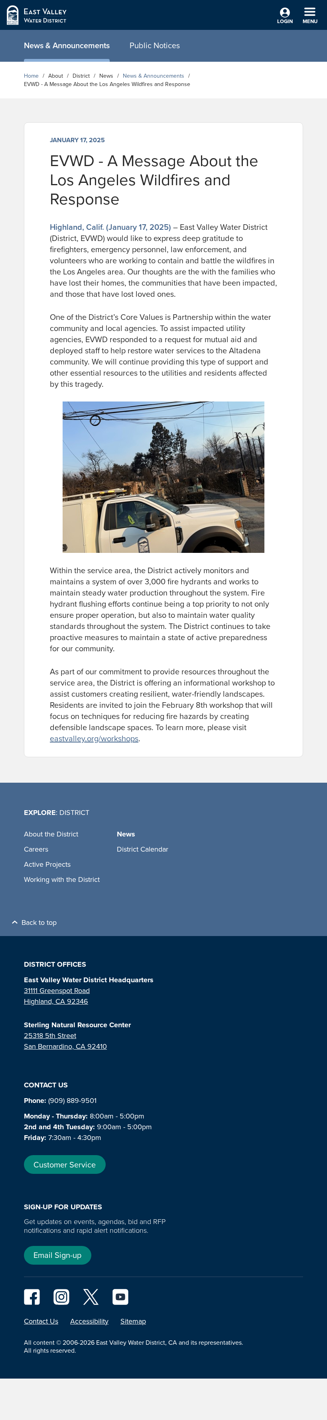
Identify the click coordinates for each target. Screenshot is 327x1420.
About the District (51, 834)
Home (31, 76)
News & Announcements (153, 76)
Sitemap (133, 1321)
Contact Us (41, 1321)
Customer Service (64, 1165)
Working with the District (62, 879)
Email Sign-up (57, 1255)
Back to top (39, 922)
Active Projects (47, 864)
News (126, 834)
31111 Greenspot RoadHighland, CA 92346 (57, 996)
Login (285, 21)
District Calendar (142, 849)
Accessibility (89, 1321)
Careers (36, 849)
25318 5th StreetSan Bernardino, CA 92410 (65, 1041)
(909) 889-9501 (72, 1100)
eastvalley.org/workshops (94, 738)
